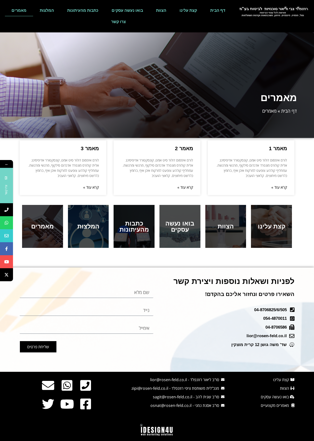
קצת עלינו (188, 10)
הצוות (161, 10)
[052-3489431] (6, 209)
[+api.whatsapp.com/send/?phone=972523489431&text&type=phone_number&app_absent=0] (6, 222)
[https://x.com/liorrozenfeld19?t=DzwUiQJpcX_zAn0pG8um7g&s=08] (6, 274)
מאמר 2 (184, 148)
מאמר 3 (90, 148)
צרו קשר (118, 22)
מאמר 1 (278, 148)
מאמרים (19, 10)
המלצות (47, 10)
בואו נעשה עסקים (127, 10)
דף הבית (217, 10)
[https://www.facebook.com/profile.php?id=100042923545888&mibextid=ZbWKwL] (6, 248)
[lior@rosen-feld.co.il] (6, 235)
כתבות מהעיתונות (82, 10)
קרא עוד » (279, 187)
